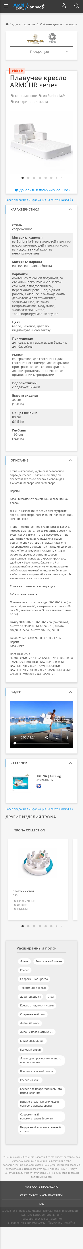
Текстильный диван (49, 961)
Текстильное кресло (33, 988)
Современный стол (32, 1014)
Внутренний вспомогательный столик (40, 1129)
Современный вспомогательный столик (36, 1116)
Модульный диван (32, 1041)
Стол (51, 996)
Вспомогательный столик (37, 1071)
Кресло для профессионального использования (41, 1091)
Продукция (39, 51)
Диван (24, 961)
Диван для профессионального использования (40, 1060)
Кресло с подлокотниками (37, 1005)
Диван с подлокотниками (36, 1032)
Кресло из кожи (30, 1080)
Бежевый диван (30, 1049)
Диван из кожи (30, 1023)
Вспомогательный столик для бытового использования (39, 1104)
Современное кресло (34, 979)
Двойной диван (30, 996)
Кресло (24, 970)
